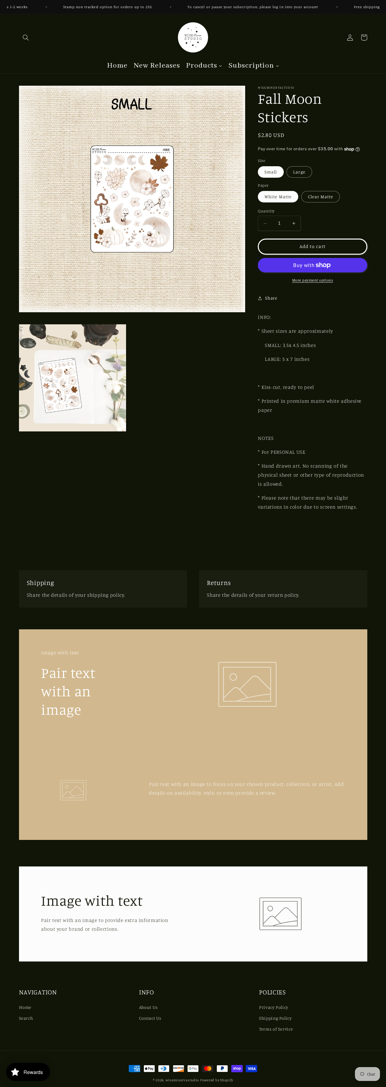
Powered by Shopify (216, 1080)
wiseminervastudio (182, 1080)
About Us (148, 1007)
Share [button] (271, 297)
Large (299, 172)
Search (26, 1018)
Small (270, 172)
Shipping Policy (275, 1018)
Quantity (266, 211)
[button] (26, 37)
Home (25, 1007)
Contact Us (150, 1018)
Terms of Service (276, 1028)
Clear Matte (321, 196)
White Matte (278, 196)
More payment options (312, 280)
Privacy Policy (273, 1007)
